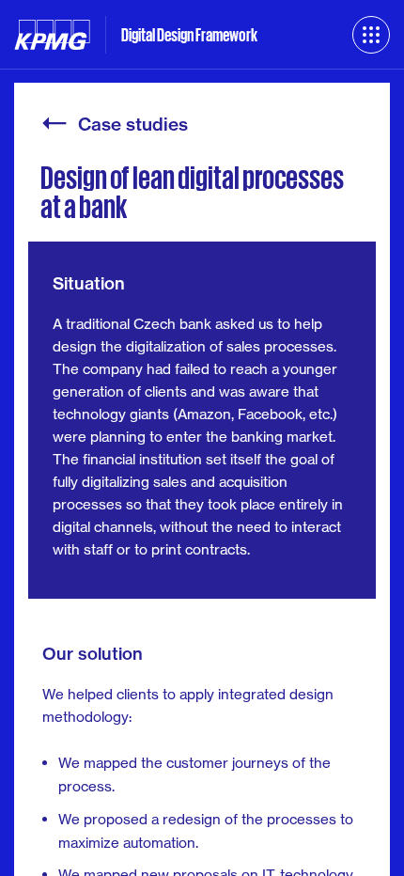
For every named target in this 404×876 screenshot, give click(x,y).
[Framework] (371, 35)
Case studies (133, 125)
